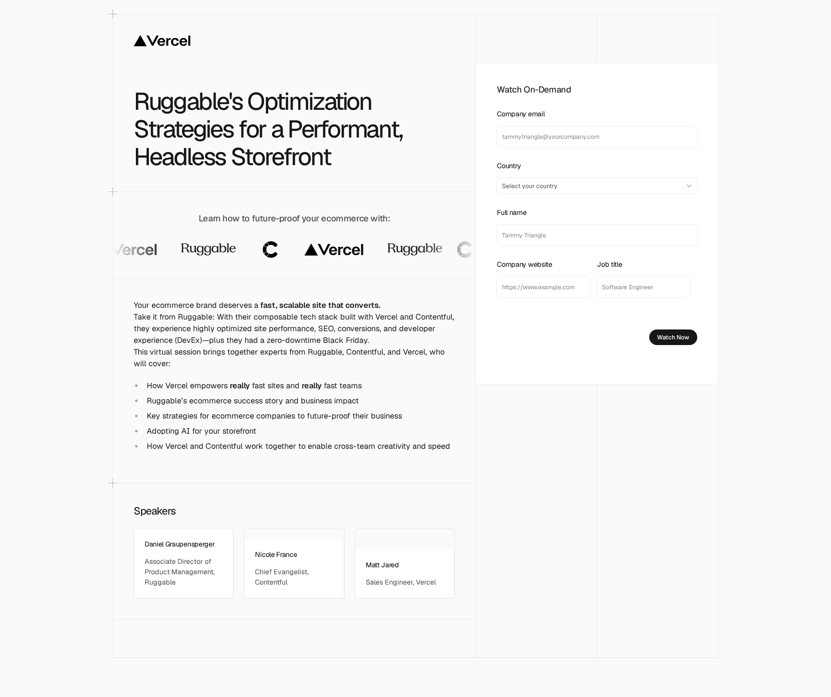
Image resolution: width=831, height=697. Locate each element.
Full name (511, 212)
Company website (524, 264)
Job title (609, 264)
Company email (520, 113)
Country (509, 165)
